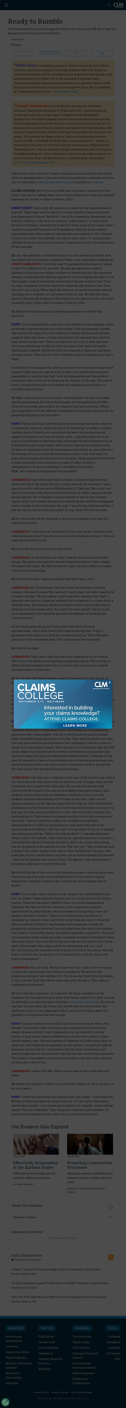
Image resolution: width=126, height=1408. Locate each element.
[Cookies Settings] (5, 1402)
